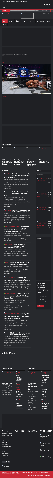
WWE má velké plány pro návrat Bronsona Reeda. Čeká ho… (7, 162)
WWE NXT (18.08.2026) (20, 404)
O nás (4, 1)
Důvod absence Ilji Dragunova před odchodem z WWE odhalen (14, 246)
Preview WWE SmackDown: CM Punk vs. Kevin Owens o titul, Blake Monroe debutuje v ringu (16, 315)
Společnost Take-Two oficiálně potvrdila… (45, 406)
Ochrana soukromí (15, 1)
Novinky (11, 21)
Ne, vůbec (42, 299)
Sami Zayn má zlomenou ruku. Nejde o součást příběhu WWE (19, 162)
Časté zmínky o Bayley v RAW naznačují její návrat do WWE (19, 263)
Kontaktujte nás (23, 1)
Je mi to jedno (43, 302)
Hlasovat (41, 306)
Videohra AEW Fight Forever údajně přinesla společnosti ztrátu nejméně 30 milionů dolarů (16, 296)
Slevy (49, 457)
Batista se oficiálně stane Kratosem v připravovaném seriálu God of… (31, 162)
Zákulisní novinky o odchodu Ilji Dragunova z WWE (44, 161)
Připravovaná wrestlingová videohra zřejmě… (45, 378)
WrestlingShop (40, 21)
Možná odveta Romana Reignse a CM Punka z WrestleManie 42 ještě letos (17, 278)
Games (48, 21)
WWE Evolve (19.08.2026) (20, 377)
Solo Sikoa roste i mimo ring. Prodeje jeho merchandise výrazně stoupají (17, 175)
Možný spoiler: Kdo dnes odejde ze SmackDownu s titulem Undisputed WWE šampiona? (17, 229)
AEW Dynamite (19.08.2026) (20, 392)
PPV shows (31, 21)
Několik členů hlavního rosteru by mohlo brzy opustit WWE (20, 334)
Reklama (8, 1)
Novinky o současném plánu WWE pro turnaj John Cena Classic (17, 211)
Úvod (4, 21)
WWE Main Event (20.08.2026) (7, 384)
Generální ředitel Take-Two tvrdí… (44, 392)
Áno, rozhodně (43, 296)
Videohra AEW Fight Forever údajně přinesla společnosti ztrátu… (32, 386)
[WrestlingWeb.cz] (7, 14)
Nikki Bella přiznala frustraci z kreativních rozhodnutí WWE (17, 193)
